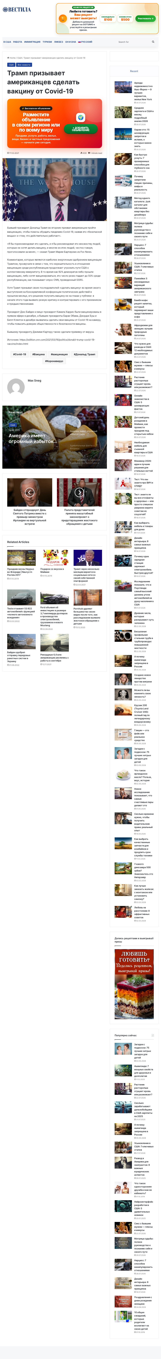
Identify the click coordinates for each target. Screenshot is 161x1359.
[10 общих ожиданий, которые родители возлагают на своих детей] (123, 1317)
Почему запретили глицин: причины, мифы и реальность (143, 183)
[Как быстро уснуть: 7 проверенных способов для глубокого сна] (123, 159)
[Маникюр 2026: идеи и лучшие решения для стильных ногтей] (123, 465)
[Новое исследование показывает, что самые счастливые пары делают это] (123, 793)
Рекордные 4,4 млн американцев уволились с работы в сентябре (54, 657)
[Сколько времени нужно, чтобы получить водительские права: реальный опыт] (123, 818)
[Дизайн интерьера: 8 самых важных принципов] (123, 542)
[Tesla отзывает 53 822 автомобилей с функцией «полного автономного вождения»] (21, 597)
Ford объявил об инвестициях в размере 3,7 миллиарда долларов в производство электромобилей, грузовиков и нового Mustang (53, 616)
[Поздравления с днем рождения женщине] (123, 1301)
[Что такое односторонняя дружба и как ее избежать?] (123, 1188)
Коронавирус (55, 361)
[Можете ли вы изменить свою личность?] (123, 694)
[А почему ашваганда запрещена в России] (123, 661)
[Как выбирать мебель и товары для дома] (123, 527)
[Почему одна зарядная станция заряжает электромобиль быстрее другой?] (123, 561)
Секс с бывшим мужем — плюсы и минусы (143, 365)
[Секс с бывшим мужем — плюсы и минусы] (123, 366)
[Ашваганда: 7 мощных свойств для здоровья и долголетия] (123, 1070)
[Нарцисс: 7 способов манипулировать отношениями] (123, 249)
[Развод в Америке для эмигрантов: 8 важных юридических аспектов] (123, 1163)
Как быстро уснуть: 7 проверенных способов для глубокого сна (142, 161)
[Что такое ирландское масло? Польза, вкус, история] (123, 775)
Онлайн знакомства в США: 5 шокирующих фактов (141, 402)
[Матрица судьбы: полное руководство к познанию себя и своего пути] (123, 227)
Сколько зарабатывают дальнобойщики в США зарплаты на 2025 (143, 1110)
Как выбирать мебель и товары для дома (143, 526)
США (19, 58)
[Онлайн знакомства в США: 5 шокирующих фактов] (123, 400)
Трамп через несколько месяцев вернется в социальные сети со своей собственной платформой (86, 575)
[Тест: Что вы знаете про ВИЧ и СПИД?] (123, 484)
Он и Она (70, 41)
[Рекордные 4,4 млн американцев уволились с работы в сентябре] (54, 643)
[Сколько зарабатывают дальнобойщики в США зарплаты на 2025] (123, 1107)
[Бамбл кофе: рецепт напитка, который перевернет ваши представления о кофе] (123, 304)
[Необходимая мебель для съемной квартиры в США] (123, 447)
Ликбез (58, 41)
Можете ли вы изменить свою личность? (142, 693)
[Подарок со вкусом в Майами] (54, 558)
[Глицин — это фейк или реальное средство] (123, 735)
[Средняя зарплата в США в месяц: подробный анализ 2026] (123, 112)
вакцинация (60, 354)
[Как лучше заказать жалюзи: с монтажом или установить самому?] (123, 890)
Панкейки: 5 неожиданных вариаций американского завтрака (142, 285)
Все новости (24, 64)
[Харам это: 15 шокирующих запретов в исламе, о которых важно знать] (123, 134)
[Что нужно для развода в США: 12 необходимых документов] (123, 348)
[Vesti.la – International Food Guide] (16, 9)
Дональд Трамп (85, 354)
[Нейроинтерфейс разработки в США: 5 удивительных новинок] (123, 1206)
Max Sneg (34, 380)
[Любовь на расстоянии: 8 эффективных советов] (123, 912)
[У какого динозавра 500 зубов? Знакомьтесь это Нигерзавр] (123, 868)
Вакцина (39, 354)
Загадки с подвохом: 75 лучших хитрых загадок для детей (142, 755)
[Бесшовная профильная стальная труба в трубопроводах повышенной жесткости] (123, 636)
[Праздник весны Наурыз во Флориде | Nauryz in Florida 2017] (21, 558)
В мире (14, 425)
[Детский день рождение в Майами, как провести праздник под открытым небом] (123, 422)
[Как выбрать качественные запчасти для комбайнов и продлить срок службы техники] (123, 843)
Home (12, 58)
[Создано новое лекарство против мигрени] (123, 679)
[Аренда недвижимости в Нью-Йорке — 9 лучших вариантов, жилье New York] (123, 87)
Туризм (47, 41)
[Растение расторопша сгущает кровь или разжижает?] (123, 382)
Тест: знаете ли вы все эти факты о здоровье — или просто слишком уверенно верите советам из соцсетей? (144, 504)
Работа (17, 41)
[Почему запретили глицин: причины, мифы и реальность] (123, 181)
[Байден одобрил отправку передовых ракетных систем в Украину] (21, 641)
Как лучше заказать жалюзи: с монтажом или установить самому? (144, 892)
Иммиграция (32, 41)
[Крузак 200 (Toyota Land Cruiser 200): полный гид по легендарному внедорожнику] (123, 709)
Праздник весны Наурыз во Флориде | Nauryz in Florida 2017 (20, 572)
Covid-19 (20, 354)
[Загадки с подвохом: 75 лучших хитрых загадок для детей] (123, 753)
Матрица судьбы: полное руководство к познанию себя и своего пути (143, 230)
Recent (134, 71)
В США (7, 41)
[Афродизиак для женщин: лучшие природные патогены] (123, 330)
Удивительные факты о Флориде (36, 438)
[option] (54, 437)
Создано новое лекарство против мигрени (143, 678)
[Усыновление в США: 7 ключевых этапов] (123, 268)
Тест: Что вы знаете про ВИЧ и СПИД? (143, 482)
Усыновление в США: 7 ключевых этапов (144, 266)
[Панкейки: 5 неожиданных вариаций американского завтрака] (123, 283)
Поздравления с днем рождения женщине (143, 1300)
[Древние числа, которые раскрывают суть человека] (123, 617)
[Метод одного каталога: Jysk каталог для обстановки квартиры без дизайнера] (123, 202)
